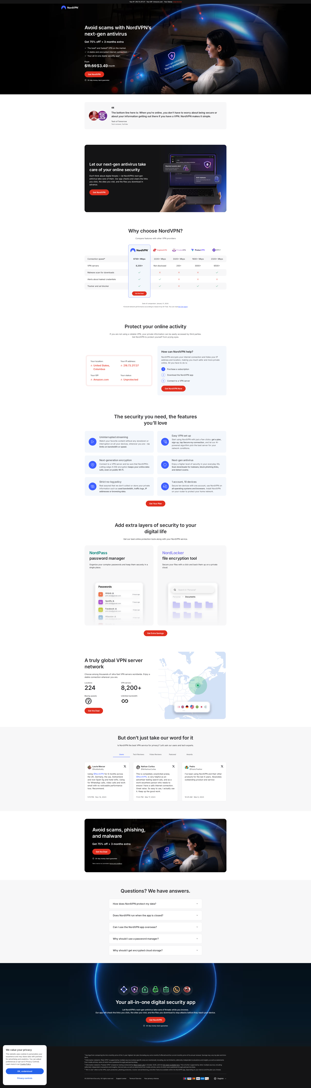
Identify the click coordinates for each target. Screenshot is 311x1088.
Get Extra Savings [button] (155, 633)
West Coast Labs (139, 1065)
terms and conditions (116, 863)
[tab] (121, 754)
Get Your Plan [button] (155, 503)
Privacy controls (24, 1078)
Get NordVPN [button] (94, 74)
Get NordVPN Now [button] (173, 388)
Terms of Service (135, 1078)
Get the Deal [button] (139, 293)
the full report (183, 307)
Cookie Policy (25, 1064)
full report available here (171, 1065)
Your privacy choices (151, 1078)
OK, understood (24, 1071)
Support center (121, 1078)
